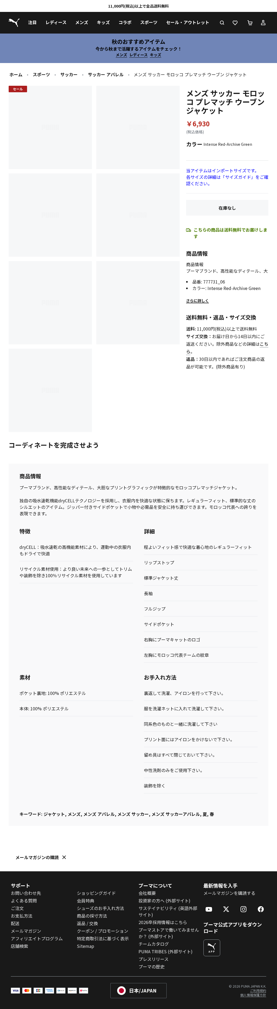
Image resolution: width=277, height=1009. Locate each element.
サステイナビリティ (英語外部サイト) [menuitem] (167, 911)
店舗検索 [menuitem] (19, 946)
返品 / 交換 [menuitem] (87, 923)
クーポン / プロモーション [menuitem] (102, 931)
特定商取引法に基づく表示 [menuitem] (103, 938)
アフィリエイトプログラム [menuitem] (37, 938)
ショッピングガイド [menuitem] (96, 893)
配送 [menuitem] (15, 923)
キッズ (155, 54)
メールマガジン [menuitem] (26, 931)
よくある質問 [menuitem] (24, 900)
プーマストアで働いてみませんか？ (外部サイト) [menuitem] (168, 932)
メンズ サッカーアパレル (175, 814)
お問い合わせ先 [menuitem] (26, 893)
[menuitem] (32, 22)
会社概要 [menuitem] (147, 893)
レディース (138, 54)
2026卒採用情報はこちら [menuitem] (162, 922)
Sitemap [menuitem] (85, 946)
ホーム (15, 74)
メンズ (121, 54)
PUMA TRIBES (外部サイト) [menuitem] (165, 951)
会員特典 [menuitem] (85, 900)
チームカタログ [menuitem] (153, 944)
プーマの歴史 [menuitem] (151, 966)
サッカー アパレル (106, 74)
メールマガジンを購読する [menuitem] (229, 893)
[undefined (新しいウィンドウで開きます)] (211, 947)
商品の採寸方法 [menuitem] (92, 915)
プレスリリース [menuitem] (153, 959)
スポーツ (41, 74)
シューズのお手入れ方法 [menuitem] (100, 908)
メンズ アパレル (99, 814)
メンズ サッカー (133, 814)
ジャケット (54, 814)
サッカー (69, 74)
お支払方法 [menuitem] (21, 915)
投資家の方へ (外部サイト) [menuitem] (164, 900)
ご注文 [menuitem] (17, 908)
